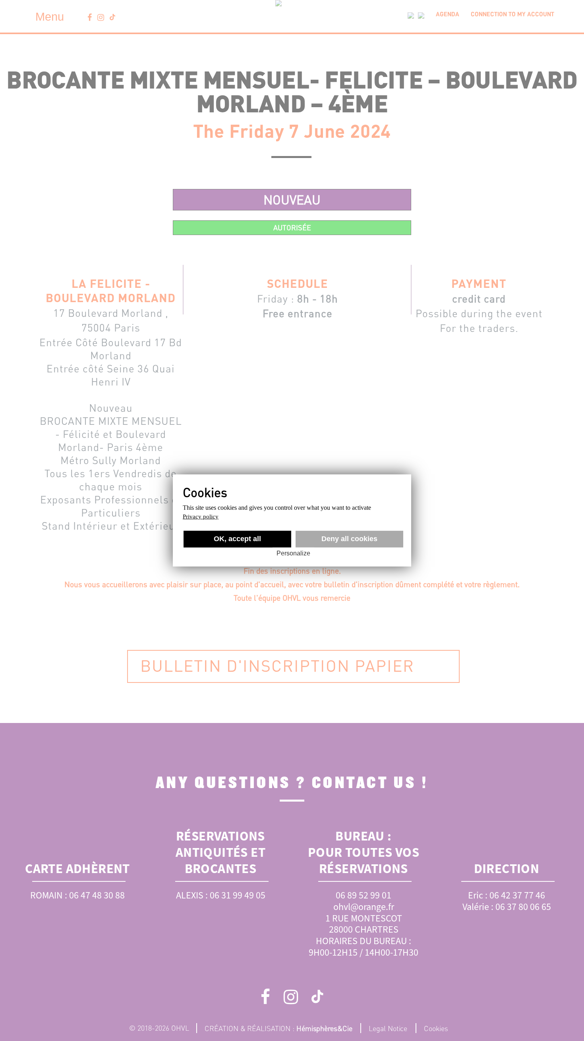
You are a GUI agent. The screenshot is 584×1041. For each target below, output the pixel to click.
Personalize (293, 553)
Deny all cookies (349, 539)
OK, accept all (237, 539)
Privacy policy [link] (201, 516)
